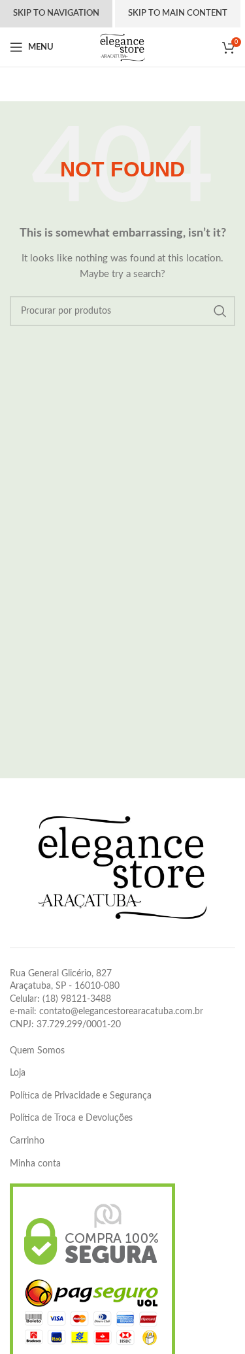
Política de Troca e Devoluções (71, 1118)
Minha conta (35, 1163)
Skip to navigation (56, 13)
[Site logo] (122, 47)
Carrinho (27, 1141)
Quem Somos (37, 1050)
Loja (17, 1073)
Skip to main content (177, 13)
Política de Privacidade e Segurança (81, 1095)
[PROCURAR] (220, 311)
